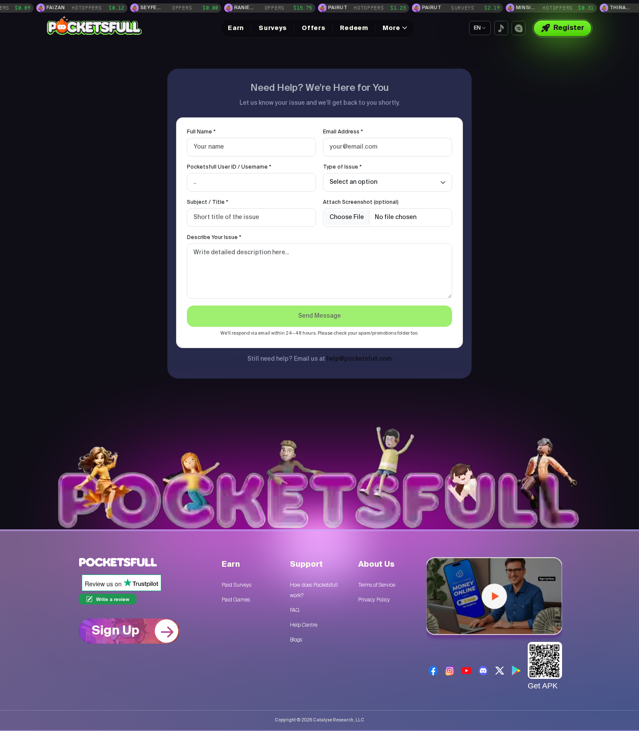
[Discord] (483, 670)
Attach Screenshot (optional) (361, 202)
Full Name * (201, 132)
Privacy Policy (374, 599)
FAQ (294, 610)
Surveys (273, 28)
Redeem (354, 28)
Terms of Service (376, 584)
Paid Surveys (236, 584)
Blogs (296, 639)
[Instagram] (450, 670)
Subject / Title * (207, 202)
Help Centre (303, 624)
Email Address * (343, 132)
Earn (236, 28)
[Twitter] (500, 670)
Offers (313, 28)
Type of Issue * (342, 167)
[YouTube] (466, 670)
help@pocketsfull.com (359, 359)
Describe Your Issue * (214, 237)
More (391, 28)
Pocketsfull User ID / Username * (229, 167)
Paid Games (236, 599)
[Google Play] (516, 670)
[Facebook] (433, 670)
